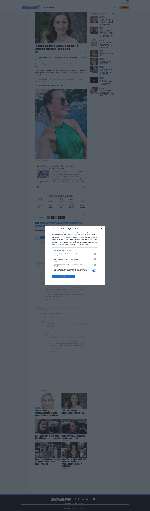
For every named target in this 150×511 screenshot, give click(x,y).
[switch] (94, 254)
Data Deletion (66, 282)
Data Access (75, 282)
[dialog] (75, 255)
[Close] (102, 229)
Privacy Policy (83, 282)
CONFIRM (64, 276)
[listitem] (75, 250)
